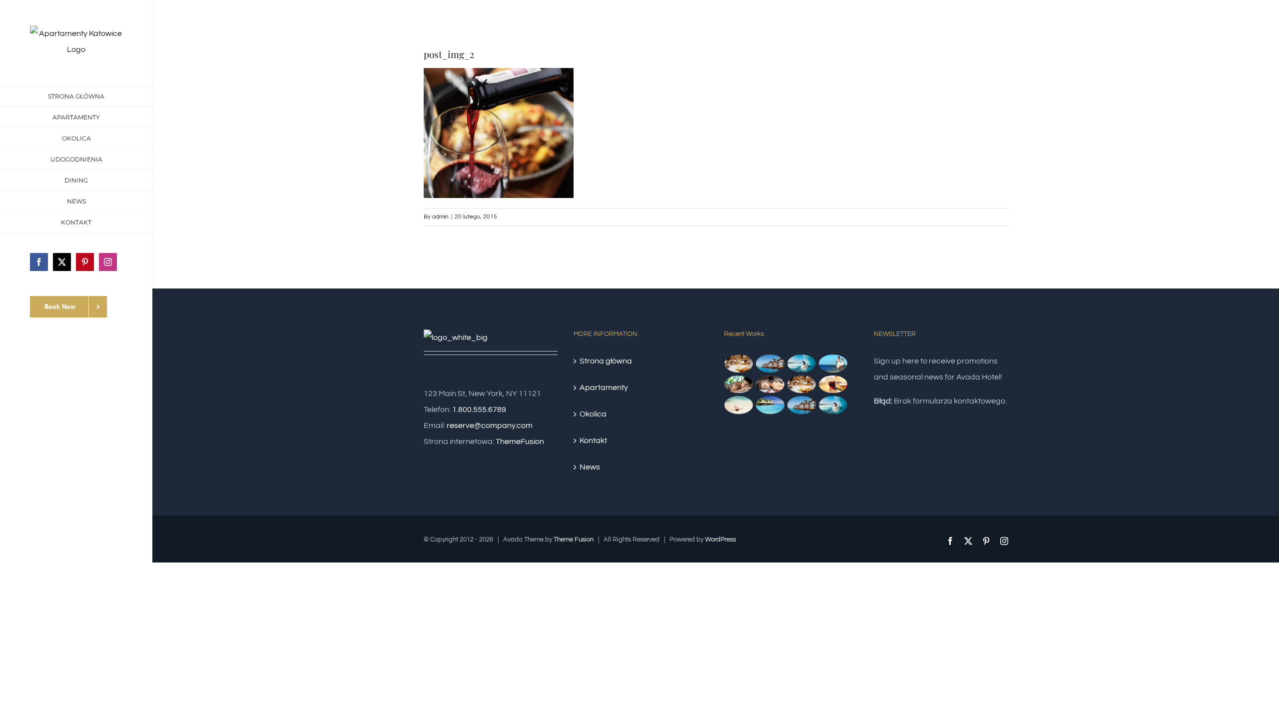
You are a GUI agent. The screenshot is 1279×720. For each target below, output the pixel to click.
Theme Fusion (574, 539)
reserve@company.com (490, 426)
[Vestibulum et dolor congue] (770, 384)
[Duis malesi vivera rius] (770, 405)
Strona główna (606, 361)
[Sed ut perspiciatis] (770, 363)
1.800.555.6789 (479, 410)
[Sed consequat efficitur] (833, 384)
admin (440, 217)
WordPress (720, 539)
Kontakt (593, 440)
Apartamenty (604, 388)
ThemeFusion (520, 442)
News (590, 467)
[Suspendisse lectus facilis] (833, 363)
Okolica (593, 414)
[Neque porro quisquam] (739, 363)
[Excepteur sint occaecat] (802, 363)
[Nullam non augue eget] (833, 405)
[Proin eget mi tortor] (739, 405)
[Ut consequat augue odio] (802, 405)
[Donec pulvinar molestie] (739, 384)
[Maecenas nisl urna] (802, 384)
